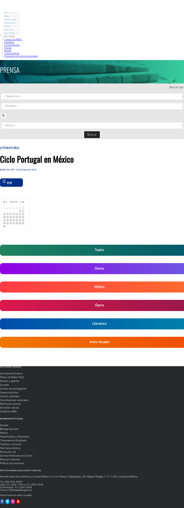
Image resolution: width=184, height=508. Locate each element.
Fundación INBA (8, 412)
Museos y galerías (9, 381)
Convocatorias (12, 45)
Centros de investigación (13, 389)
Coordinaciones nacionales (14, 400)
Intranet (4, 425)
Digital (7, 51)
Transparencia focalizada (13, 440)
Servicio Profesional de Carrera (16, 456)
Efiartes (4, 433)
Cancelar (11, 36)
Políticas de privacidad (12, 463)
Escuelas (4, 385)
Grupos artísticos (9, 392)
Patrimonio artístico (10, 404)
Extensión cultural (9, 408)
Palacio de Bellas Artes (12, 377)
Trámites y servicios (11, 444)
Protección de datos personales (21, 56)
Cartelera (9, 42)
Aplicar (5, 36)
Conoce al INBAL (13, 39)
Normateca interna (10, 448)
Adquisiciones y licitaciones (14, 437)
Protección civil (8, 452)
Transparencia (11, 53)
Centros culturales (9, 396)
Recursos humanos (10, 459)
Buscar (92, 134)
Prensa (7, 48)
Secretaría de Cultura (11, 373)
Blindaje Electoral (9, 429)
